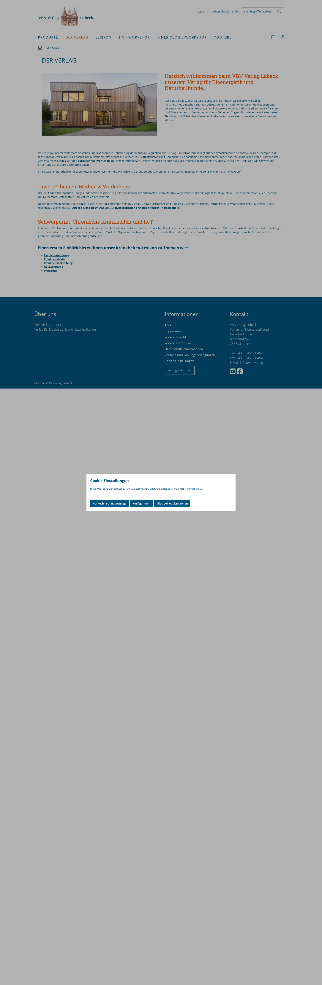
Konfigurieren (141, 503)
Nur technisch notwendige (109, 503)
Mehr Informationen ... (191, 488)
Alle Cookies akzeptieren (172, 503)
